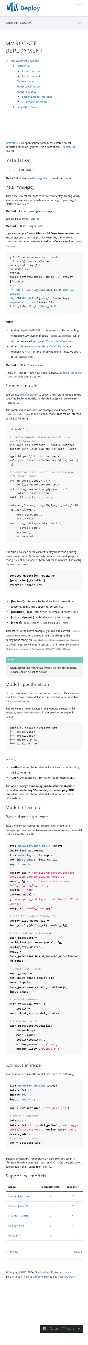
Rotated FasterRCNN (20, 1206)
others (13, 644)
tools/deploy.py (29, 394)
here (15, 402)
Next (77, 1251)
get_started (32, 218)
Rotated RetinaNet (19, 1196)
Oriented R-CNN (18, 1216)
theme (39, 1276)
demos (47, 1166)
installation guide (37, 178)
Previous (13, 1251)
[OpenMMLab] (24, 8)
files (16, 560)
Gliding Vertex (16, 1225)
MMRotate (12, 143)
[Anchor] (47, 50)
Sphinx (21, 1276)
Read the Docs (66, 1276)
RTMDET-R (14, 1235)
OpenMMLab (68, 147)
